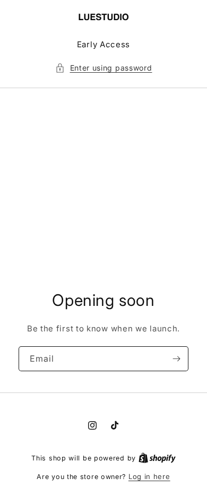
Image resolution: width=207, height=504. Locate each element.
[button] (103, 67)
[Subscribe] (176, 358)
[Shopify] (157, 458)
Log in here (149, 476)
